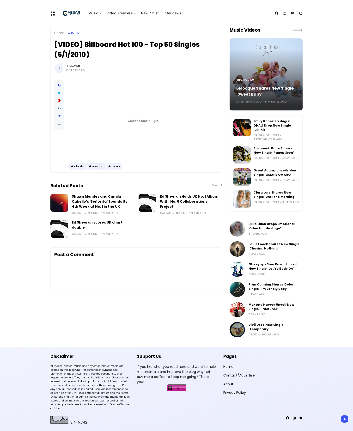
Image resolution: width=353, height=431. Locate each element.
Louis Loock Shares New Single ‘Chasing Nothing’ (274, 246)
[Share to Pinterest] (59, 100)
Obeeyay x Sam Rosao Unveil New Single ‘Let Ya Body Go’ (273, 266)
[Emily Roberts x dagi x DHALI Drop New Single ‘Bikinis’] (242, 127)
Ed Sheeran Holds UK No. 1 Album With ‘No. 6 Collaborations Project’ (189, 201)
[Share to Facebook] (59, 85)
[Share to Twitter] (59, 92)
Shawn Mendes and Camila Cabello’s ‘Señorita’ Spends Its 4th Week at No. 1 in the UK (99, 201)
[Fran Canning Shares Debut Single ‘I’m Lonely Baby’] (237, 289)
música (97, 166)
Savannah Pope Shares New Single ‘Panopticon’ (274, 150)
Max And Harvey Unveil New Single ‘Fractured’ (271, 307)
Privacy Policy (234, 392)
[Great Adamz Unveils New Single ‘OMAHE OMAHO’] (242, 177)
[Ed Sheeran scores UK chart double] (59, 229)
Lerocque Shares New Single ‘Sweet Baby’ (265, 91)
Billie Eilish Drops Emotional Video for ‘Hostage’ (272, 226)
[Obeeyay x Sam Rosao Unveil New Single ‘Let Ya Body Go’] (237, 269)
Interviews (172, 13)
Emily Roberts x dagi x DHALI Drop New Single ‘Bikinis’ (272, 125)
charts (73, 33)
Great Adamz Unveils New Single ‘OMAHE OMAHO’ (275, 172)
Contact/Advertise (239, 375)
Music (93, 13)
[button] (59, 124)
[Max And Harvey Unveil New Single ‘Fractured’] (237, 309)
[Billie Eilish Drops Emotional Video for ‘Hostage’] (237, 229)
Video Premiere (119, 13)
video (116, 166)
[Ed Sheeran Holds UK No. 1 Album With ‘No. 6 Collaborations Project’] (147, 203)
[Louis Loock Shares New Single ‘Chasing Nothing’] (237, 249)
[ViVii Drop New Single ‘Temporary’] (237, 329)
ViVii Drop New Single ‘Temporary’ (266, 327)
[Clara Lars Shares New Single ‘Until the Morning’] (242, 199)
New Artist (150, 13)
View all (217, 185)
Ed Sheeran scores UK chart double (97, 225)
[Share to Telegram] (59, 116)
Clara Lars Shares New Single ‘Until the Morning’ (274, 194)
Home (59, 32)
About (228, 384)
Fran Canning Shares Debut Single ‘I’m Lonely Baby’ (272, 286)
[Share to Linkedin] (59, 108)
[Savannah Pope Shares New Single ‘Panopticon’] (242, 155)
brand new (245, 80)
